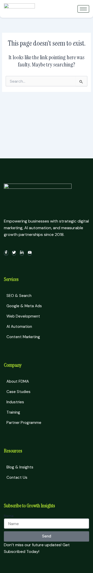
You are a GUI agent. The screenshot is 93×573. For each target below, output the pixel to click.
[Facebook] (6, 253)
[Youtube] (30, 253)
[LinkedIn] (22, 253)
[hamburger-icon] (83, 9)
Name (9, 516)
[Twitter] (14, 253)
